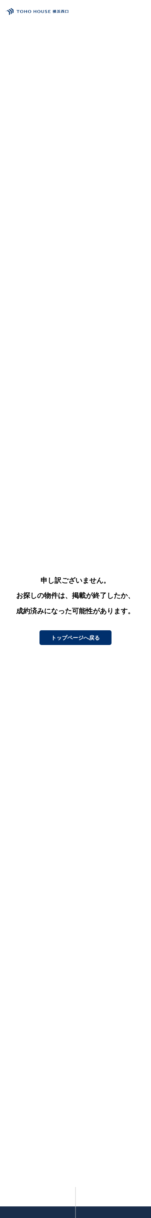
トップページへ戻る (75, 638)
